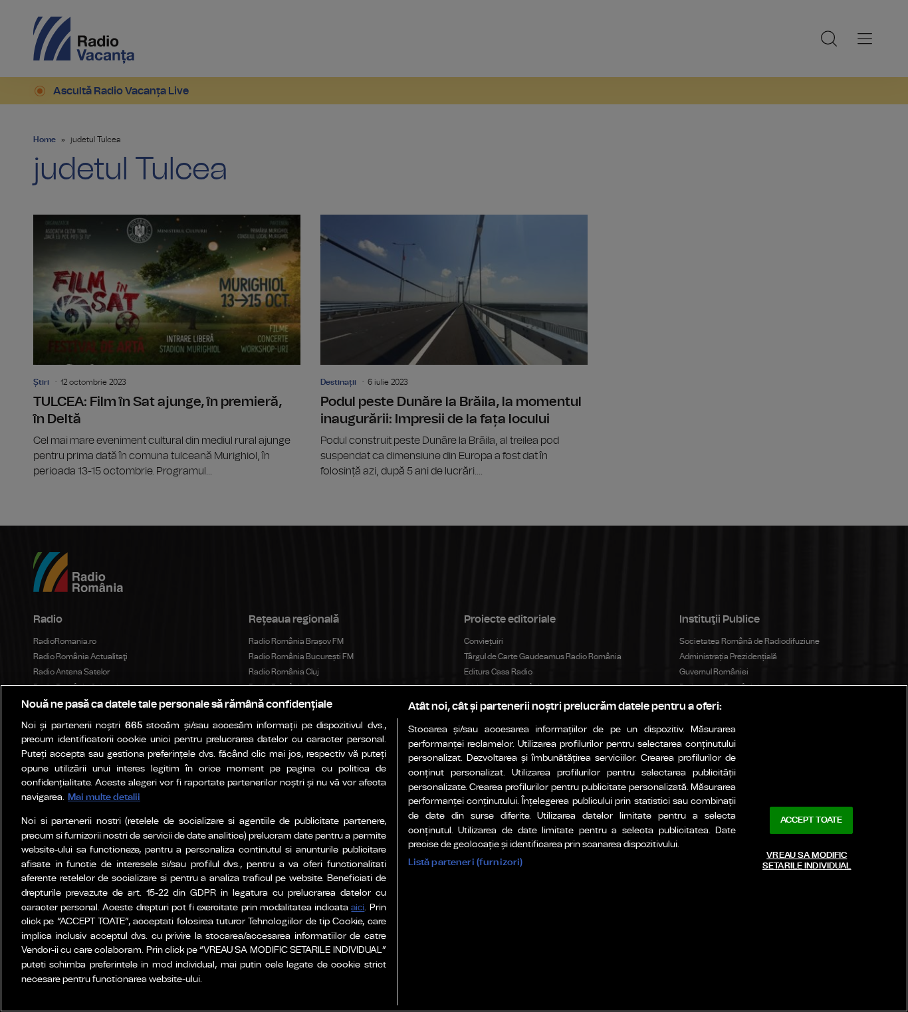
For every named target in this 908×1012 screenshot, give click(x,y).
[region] (454, 848)
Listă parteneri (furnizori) (465, 862)
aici (357, 908)
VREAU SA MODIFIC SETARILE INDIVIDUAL (806, 860)
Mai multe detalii (104, 797)
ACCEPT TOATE (811, 820)
